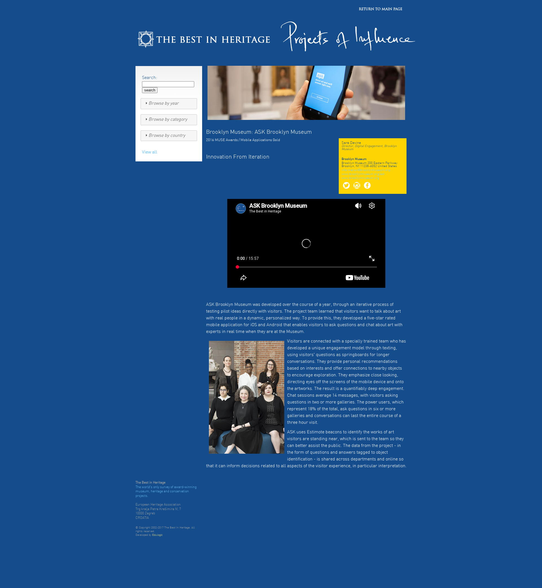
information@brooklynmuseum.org (366, 170)
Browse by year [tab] (163, 103)
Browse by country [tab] (166, 135)
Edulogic (157, 535)
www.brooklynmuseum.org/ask (363, 174)
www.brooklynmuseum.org (360, 178)
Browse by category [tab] (167, 119)
